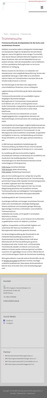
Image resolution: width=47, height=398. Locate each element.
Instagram (9, 323)
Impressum (31, 393)
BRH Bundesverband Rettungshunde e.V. (35, 1)
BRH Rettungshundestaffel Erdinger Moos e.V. (20, 358)
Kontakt (13, 393)
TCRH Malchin (6, 172)
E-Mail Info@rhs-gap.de (11, 301)
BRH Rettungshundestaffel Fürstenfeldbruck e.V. (21, 361)
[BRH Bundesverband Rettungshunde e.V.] (14, 6)
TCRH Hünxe (6, 167)
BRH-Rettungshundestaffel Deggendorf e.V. (19, 364)
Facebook (9, 320)
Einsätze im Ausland (10, 261)
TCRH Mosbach (7, 169)
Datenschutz (21, 393)
